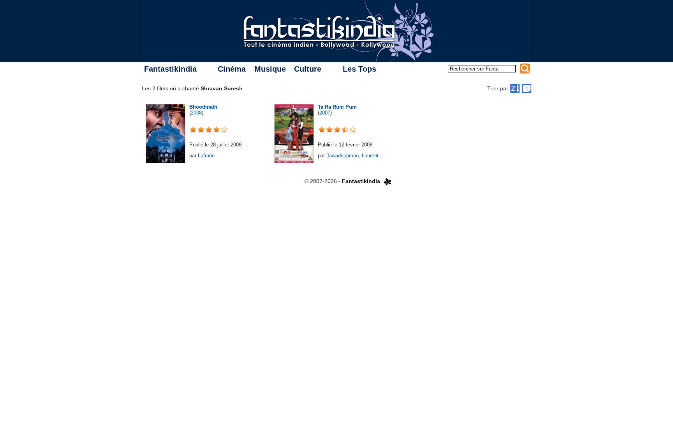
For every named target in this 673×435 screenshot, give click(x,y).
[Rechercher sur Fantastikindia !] (525, 68)
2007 (324, 113)
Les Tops (359, 69)
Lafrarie (206, 156)
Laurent (370, 156)
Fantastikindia (170, 69)
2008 (196, 113)
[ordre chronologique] (526, 88)
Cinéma (232, 69)
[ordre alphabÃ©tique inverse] (515, 88)
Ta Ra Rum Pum (337, 107)
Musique (270, 69)
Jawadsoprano (342, 156)
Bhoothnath (203, 107)
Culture (307, 69)
